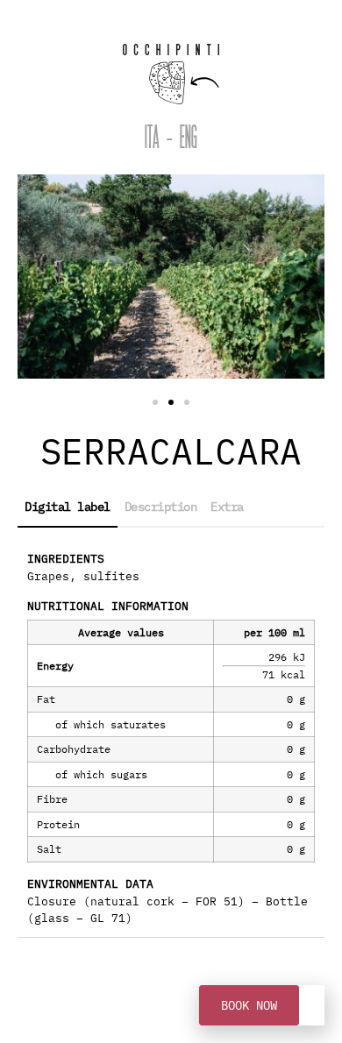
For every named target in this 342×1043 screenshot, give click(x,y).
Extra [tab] (227, 506)
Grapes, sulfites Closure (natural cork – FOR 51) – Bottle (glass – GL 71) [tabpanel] (167, 738)
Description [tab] (161, 506)
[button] (155, 402)
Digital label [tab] (67, 506)
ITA (152, 139)
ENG (188, 139)
